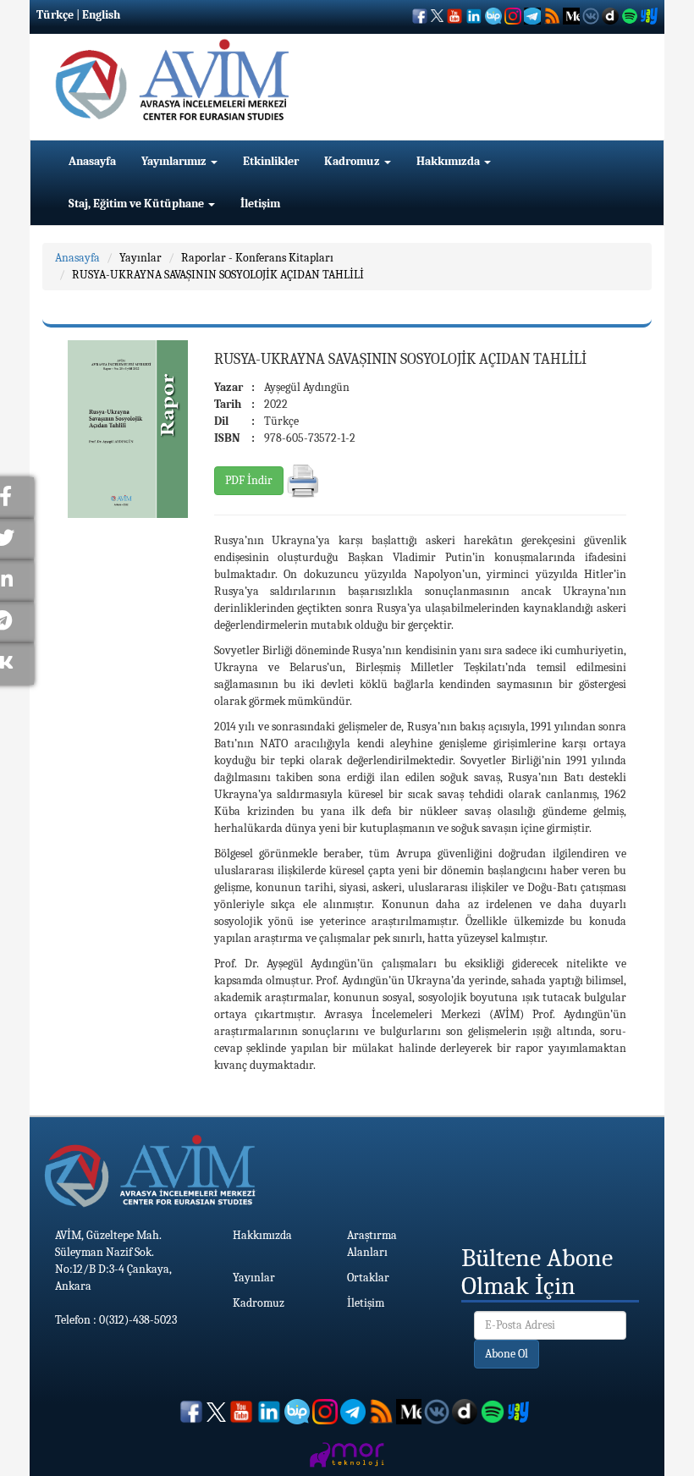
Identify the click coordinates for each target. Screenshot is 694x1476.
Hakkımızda (449, 161)
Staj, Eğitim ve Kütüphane (138, 203)
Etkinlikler (271, 161)
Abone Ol (506, 1354)
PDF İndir (249, 480)
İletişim (260, 203)
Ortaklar (368, 1277)
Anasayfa (92, 161)
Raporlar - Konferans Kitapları (257, 258)
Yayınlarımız (175, 161)
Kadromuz (353, 161)
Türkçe (55, 15)
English (101, 15)
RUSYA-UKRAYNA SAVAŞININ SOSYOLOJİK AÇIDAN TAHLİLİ (218, 274)
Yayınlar (140, 258)
